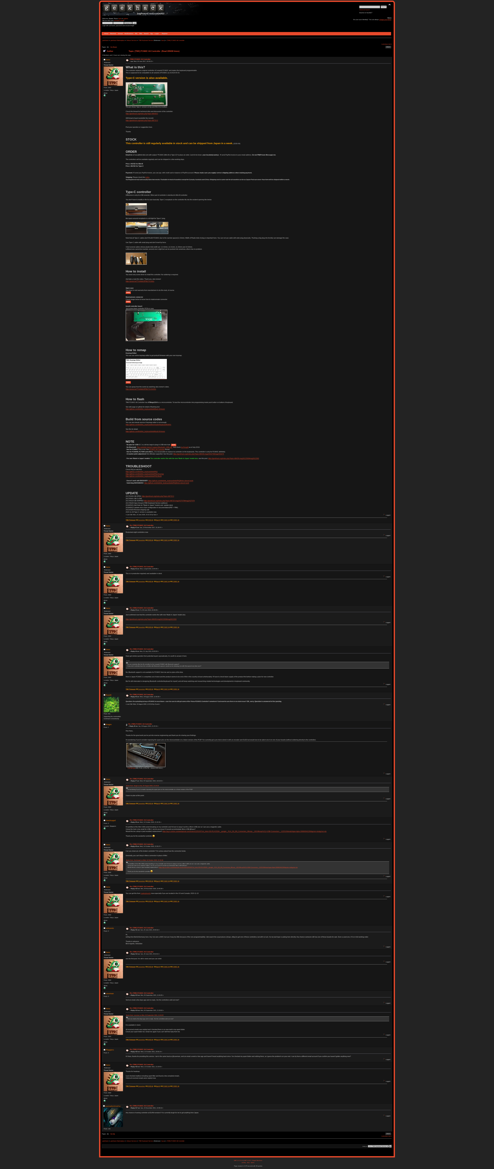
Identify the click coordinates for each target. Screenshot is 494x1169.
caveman (110, 993)
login (119, 18)
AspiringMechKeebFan (113, 1106)
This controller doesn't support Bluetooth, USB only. (155, 447)
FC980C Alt (175, 520)
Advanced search (364, 9)
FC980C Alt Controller (157, 449)
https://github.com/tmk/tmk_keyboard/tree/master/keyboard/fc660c (148, 425)
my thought (185, 447)
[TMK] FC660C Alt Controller (140, 59)
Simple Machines (257, 1160)
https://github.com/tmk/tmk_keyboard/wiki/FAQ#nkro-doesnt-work (170, 481)
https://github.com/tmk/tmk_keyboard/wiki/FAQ (141, 472)
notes (147, 177)
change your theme (385, 19)
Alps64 (158, 520)
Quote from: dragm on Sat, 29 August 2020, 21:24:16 (142, 785)
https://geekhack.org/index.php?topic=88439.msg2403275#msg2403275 (198, 454)
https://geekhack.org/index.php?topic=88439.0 (142, 114)
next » (390, 44)
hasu (162, 40)
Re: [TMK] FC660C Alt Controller (142, 525)
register (125, 18)
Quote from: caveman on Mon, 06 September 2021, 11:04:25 (145, 1015)
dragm (109, 724)
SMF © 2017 (247, 1160)
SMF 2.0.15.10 (238, 1160)
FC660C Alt (166, 520)
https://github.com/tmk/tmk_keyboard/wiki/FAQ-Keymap (145, 474)
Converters (141, 520)
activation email (118, 20)
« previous (384, 44)
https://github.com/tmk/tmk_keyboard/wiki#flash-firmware (145, 409)
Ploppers (110, 1050)
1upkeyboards (146, 893)
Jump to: (365, 1146)
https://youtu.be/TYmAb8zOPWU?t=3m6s (140, 281)
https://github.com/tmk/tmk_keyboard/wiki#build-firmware (145, 431)
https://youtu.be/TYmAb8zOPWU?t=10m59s (141, 389)
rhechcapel (111, 820)
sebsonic (110, 928)
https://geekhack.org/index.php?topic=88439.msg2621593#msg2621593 (233, 458)
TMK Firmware (130, 520)
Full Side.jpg (131, 768)
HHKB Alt (150, 520)
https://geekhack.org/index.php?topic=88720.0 (142, 120)
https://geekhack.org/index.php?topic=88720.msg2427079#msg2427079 (169, 501)
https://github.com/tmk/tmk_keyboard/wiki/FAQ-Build (144, 476)
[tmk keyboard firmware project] (105, 96)
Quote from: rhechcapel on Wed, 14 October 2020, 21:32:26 (144, 860)
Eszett (108, 695)
